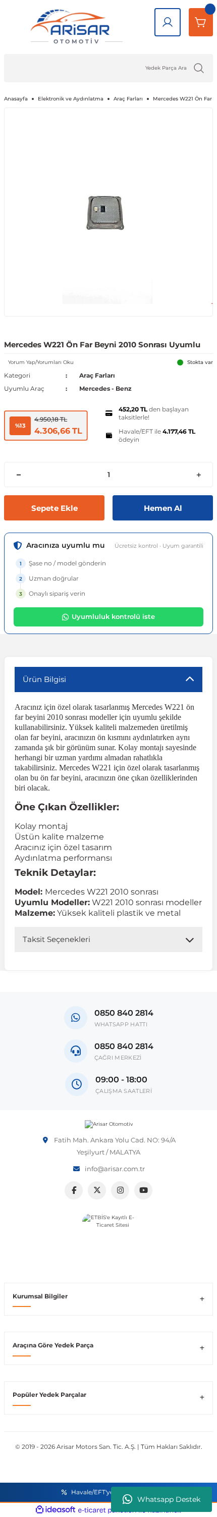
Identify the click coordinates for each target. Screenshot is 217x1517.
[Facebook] (74, 1190)
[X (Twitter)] (97, 1190)
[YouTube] (143, 1190)
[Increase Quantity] (198, 474)
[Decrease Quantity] (18, 474)
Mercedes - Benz (105, 388)
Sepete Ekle (54, 508)
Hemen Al (163, 508)
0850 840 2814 (123, 1046)
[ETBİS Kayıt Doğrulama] (108, 1240)
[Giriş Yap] (167, 22)
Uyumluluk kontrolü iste (113, 616)
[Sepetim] (201, 22)
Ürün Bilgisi (44, 679)
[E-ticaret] (107, 1510)
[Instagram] (120, 1190)
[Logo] (109, 1124)
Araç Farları (97, 375)
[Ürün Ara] (199, 68)
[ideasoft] (55, 1509)
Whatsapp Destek (168, 1499)
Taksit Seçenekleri (56, 939)
